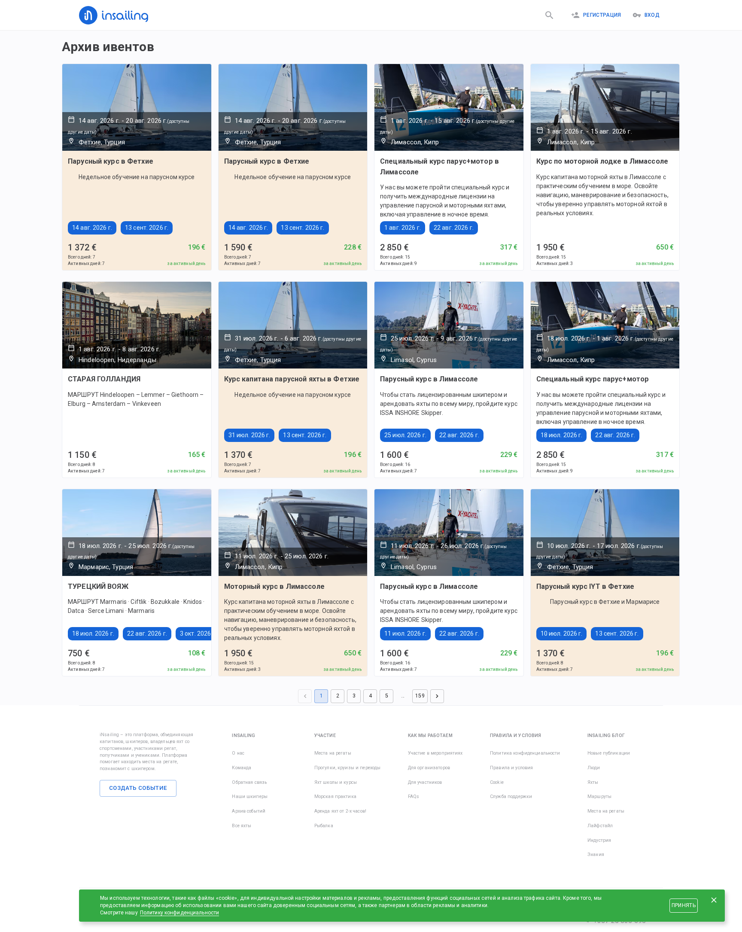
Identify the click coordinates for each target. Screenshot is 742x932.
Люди (593, 768)
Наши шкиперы (250, 796)
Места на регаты (332, 753)
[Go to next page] (437, 696)
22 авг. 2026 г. (454, 227)
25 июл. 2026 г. (405, 435)
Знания (595, 854)
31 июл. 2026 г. (249, 435)
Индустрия (599, 840)
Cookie (497, 782)
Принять (684, 905)
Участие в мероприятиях (435, 753)
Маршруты (599, 796)
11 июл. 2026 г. (405, 633)
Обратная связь (249, 782)
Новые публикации (608, 753)
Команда (241, 768)
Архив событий (248, 811)
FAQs (414, 796)
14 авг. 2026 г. (92, 227)
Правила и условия (511, 768)
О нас (238, 753)
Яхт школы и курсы (335, 782)
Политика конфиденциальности (525, 753)
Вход (652, 15)
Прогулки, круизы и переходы (347, 768)
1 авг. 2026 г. (402, 227)
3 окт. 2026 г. (198, 633)
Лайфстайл (600, 825)
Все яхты (241, 825)
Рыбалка (323, 825)
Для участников (425, 782)
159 (419, 696)
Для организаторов (429, 768)
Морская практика (335, 796)
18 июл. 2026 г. (562, 435)
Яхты (593, 782)
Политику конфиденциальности (179, 913)
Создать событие (138, 788)
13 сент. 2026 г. (146, 227)
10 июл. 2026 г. (562, 633)
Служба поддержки (511, 796)
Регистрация (602, 15)
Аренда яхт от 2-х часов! (340, 811)
